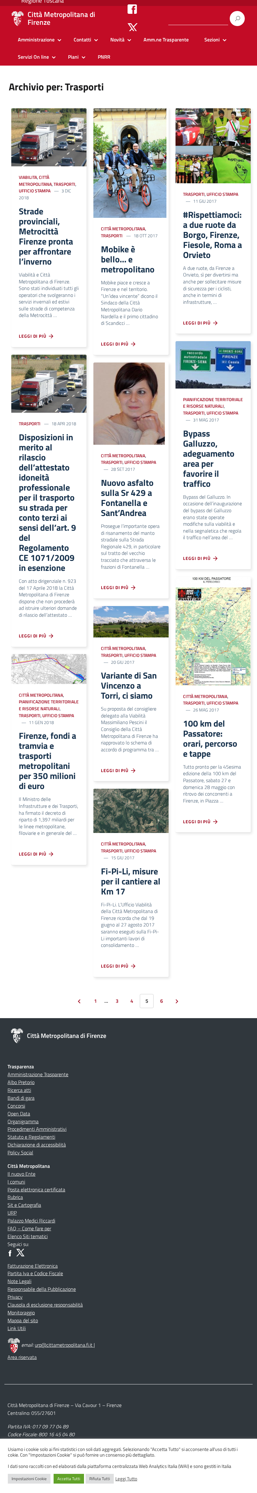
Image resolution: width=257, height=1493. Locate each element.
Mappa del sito (23, 1320)
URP (12, 1212)
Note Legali (19, 1281)
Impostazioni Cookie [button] (29, 1478)
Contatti (82, 39)
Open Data (19, 1113)
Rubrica (15, 1197)
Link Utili (17, 1328)
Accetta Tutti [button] (68, 1478)
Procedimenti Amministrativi (37, 1129)
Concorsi (16, 1105)
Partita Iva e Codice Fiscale (35, 1273)
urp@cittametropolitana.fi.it (64, 1345)
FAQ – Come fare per (29, 1228)
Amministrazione (36, 39)
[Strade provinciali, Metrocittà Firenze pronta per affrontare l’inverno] (49, 136)
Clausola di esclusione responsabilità (45, 1304)
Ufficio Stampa (34, 190)
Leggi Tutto (126, 1479)
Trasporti (64, 184)
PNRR (104, 57)
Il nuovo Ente (21, 1174)
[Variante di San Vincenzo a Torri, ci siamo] (131, 621)
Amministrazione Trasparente (38, 1074)
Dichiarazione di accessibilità (37, 1144)
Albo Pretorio (21, 1082)
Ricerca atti (19, 1090)
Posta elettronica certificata (36, 1189)
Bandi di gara (21, 1098)
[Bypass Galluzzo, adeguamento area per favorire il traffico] (213, 364)
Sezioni (212, 39)
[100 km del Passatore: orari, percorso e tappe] (213, 630)
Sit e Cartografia (24, 1205)
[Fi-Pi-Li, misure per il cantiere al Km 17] (131, 810)
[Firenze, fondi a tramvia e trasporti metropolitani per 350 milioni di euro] (49, 668)
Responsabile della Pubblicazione (42, 1289)
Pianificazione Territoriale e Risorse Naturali (49, 705)
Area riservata (22, 1357)
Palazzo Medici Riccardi (31, 1220)
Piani (73, 57)
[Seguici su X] (133, 27)
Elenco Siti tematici (28, 1236)
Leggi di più (34, 336)
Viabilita (28, 177)
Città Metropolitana (35, 180)
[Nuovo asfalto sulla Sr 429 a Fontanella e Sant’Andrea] (129, 403)
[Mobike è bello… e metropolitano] (129, 162)
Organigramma (23, 1121)
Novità (117, 39)
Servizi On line (33, 57)
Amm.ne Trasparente (166, 39)
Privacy (15, 1297)
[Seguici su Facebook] (132, 8)
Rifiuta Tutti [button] (99, 1478)
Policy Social (20, 1152)
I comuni (16, 1181)
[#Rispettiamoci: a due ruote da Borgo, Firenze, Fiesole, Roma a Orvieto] (213, 145)
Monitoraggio (21, 1312)
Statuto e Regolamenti (31, 1137)
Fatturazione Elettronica (33, 1266)
